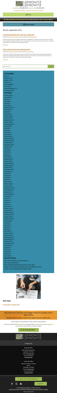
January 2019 (7, 161)
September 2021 (8, 107)
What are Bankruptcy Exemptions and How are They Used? (19, 264)
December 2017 (8, 188)
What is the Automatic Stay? (11, 262)
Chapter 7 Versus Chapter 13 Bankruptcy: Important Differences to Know (23, 267)
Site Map (17, 389)
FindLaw (46, 389)
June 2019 (6, 151)
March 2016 (7, 231)
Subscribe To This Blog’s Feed (12, 304)
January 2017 (7, 210)
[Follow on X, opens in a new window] (16, 384)
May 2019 (6, 153)
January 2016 (7, 235)
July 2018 (6, 173)
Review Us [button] (40, 383)
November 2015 (8, 239)
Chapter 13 (7, 80)
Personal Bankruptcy (32, 37)
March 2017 (7, 206)
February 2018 (7, 184)
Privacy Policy (23, 389)
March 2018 (7, 181)
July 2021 (6, 111)
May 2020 (6, 130)
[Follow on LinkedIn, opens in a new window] (21, 384)
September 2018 (8, 169)
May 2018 (6, 177)
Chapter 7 (6, 82)
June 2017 (6, 200)
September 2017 (8, 194)
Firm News (7, 86)
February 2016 (7, 233)
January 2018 (7, 186)
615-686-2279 (24, 8)
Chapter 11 (7, 78)
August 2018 (7, 171)
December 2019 (8, 138)
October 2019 (7, 142)
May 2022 (6, 103)
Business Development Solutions (35, 389)
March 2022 (7, 105)
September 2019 (8, 144)
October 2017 (7, 192)
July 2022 (6, 99)
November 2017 (8, 190)
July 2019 (6, 148)
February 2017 (7, 208)
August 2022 (7, 97)
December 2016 (8, 212)
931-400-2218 (40, 8)
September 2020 (8, 124)
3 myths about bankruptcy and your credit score (18, 35)
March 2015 (7, 256)
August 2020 (7, 126)
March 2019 (7, 157)
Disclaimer (11, 389)
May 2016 (6, 227)
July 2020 (6, 128)
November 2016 (8, 214)
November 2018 (8, 165)
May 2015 (6, 251)
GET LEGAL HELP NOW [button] (28, 330)
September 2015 (8, 243)
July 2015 (6, 247)
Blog (5, 76)
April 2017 (6, 204)
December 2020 (8, 120)
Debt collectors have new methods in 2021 (16, 49)
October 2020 (7, 122)
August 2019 (7, 146)
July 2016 (6, 223)
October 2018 (7, 167)
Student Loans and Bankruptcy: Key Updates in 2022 (17, 269)
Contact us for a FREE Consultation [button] (28, 379)
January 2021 (7, 118)
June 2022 (6, 101)
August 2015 (7, 245)
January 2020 (7, 136)
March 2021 (7, 114)
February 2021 (7, 116)
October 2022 (7, 95)
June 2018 (6, 175)
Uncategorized (8, 90)
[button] (28, 15)
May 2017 (6, 202)
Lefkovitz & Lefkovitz (14, 37)
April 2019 (6, 155)
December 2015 (8, 237)
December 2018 (8, 163)
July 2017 (6, 198)
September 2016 (8, 218)
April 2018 (6, 179)
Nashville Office (28, 357)
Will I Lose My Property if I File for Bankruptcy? (16, 260)
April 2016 (6, 229)
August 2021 (7, 109)
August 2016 (7, 221)
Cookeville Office (28, 373)
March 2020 (7, 134)
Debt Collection (30, 51)
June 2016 (6, 225)
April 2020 (6, 132)
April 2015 (6, 253)
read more (5, 45)
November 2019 (8, 140)
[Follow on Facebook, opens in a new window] (12, 384)
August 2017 (7, 196)
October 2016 (7, 216)
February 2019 (7, 159)
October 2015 (7, 241)
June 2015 (6, 249)
